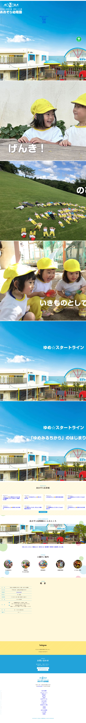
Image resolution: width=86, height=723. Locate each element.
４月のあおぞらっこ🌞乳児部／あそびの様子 (76, 507)
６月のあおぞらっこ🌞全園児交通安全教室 (54, 496)
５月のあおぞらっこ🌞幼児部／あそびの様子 (11, 507)
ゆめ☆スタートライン (44, 16)
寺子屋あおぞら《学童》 (44, 704)
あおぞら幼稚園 (44, 690)
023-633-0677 (19, 592)
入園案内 (44, 21)
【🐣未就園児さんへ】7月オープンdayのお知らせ (54, 507)
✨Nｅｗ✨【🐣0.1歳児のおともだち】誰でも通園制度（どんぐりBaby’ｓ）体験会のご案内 (11, 497)
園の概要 (44, 19)
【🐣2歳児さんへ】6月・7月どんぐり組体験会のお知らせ (33, 507)
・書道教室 (44, 706)
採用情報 (44, 22)
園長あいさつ (35, 546)
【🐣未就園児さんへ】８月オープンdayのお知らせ (76, 497)
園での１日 (41, 546)
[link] (8, 565)
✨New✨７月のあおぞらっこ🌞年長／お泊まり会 (32, 497)
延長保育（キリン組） (59, 546)
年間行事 (51, 546)
